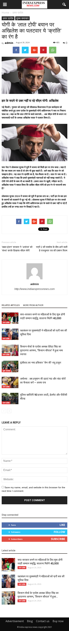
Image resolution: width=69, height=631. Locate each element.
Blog (30, 621)
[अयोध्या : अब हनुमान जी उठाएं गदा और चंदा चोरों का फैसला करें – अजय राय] (10, 382)
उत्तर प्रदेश (8, 18)
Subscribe (58, 539)
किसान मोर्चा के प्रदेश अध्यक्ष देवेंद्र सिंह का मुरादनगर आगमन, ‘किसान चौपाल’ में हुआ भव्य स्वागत (41, 350)
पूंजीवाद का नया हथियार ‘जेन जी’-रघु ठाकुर (40, 362)
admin (9, 43)
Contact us (42, 621)
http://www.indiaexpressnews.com (34, 289)
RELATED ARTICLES (11, 305)
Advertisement (15, 621)
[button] (64, 4)
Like (62, 525)
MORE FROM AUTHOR (33, 305)
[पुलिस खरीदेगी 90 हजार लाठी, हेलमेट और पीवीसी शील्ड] (10, 398)
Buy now (58, 621)
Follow (59, 532)
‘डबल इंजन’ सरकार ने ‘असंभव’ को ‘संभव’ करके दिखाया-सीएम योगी (17, 249)
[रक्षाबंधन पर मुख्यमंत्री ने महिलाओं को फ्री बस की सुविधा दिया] (10, 334)
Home (5, 12)
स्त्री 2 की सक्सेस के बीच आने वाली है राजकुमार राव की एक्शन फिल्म (51, 249)
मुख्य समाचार (22, 18)
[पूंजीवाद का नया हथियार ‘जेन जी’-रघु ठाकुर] (10, 366)
